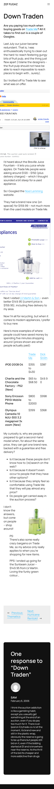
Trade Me (32, 29)
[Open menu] (48, 4)
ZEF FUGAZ (11, 4)
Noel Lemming (34, 191)
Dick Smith (43, 356)
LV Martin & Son (30, 298)
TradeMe (32, 356)
